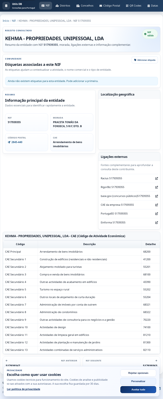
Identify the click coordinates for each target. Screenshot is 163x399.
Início (6, 20)
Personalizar (138, 381)
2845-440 (16, 142)
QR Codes (135, 5)
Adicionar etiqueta (146, 60)
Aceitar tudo (138, 389)
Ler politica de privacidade (23, 389)
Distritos (65, 5)
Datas (154, 5)
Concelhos (87, 5)
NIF (48, 5)
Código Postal (111, 5)
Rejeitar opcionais (138, 373)
